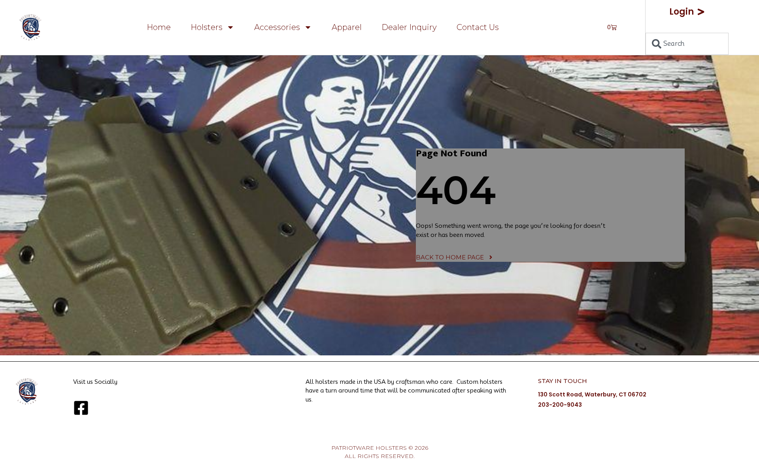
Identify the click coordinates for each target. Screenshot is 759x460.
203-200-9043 (560, 405)
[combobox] (687, 44)
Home (159, 27)
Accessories (277, 27)
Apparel (347, 27)
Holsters (207, 27)
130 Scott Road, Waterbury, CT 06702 (592, 394)
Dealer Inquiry (409, 27)
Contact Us (478, 27)
